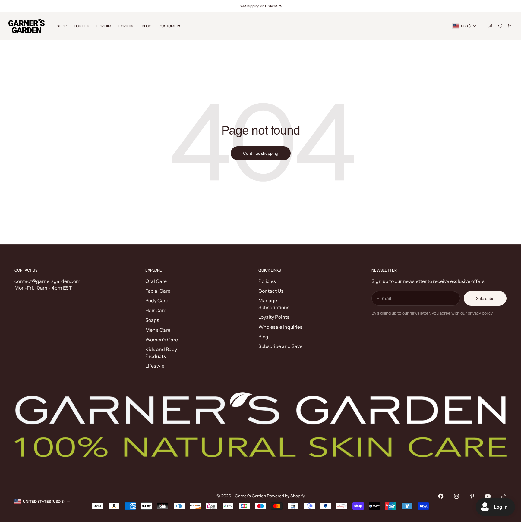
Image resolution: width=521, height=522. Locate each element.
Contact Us (270, 291)
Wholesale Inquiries (280, 327)
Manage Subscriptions (273, 303)
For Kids (126, 26)
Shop (62, 26)
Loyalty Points (273, 317)
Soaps (152, 320)
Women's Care (161, 340)
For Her (81, 26)
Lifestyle (154, 366)
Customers (170, 26)
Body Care (156, 300)
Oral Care (156, 281)
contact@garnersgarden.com (47, 281)
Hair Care (155, 310)
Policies (267, 281)
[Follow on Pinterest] (472, 496)
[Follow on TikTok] (503, 496)
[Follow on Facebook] (441, 496)
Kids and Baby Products (161, 352)
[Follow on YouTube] (488, 496)
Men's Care (157, 330)
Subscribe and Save (280, 346)
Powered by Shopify (286, 496)
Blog (146, 26)
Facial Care (157, 291)
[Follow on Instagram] (456, 496)
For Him (103, 26)
